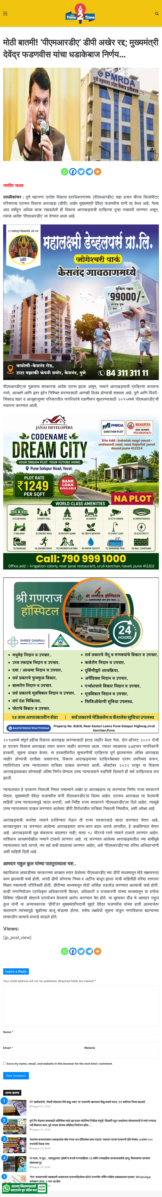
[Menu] (5, 15)
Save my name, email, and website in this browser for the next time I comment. (60, 1063)
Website (89, 1047)
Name (8, 1032)
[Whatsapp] (64, 171)
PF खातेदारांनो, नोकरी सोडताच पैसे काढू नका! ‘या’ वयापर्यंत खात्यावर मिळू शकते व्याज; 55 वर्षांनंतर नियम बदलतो (87, 1102)
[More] (97, 171)
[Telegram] (89, 171)
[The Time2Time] (81, 13)
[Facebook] (73, 171)
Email (8, 1047)
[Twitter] (81, 171)
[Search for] (157, 15)
